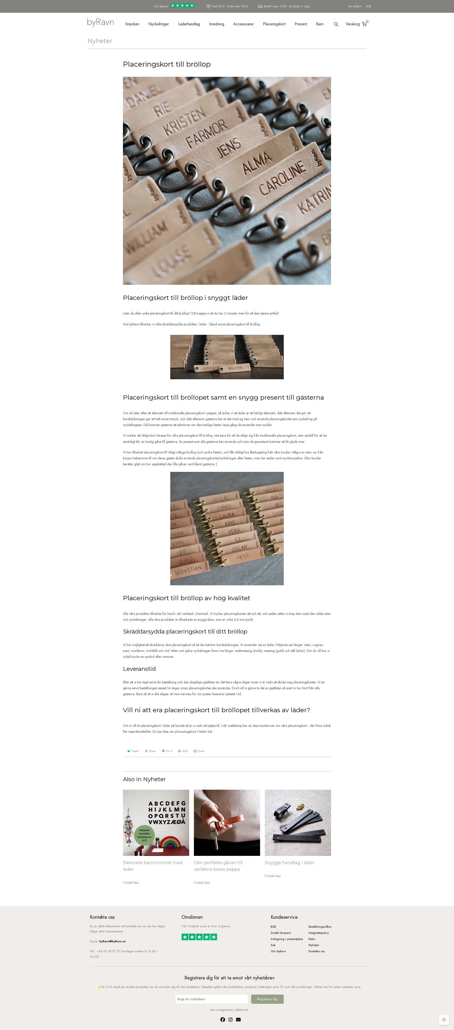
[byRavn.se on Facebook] (222, 1020)
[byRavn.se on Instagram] (230, 1020)
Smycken (132, 24)
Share (152, 751)
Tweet (134, 751)
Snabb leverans (281, 933)
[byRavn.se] (100, 23)
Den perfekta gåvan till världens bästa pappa (218, 866)
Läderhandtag (189, 24)
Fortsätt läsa (131, 882)
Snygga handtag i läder (290, 862)
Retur (312, 939)
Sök (273, 945)
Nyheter (99, 41)
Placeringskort (274, 24)
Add (185, 751)
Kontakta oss (317, 951)
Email (201, 751)
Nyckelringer (158, 24)
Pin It (169, 751)
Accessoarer (243, 24)
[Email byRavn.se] (237, 1020)
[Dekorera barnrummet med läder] (156, 823)
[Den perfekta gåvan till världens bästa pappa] (227, 823)
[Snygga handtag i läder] (298, 823)
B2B (368, 6)
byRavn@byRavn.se (112, 941)
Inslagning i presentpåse (287, 939)
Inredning (216, 24)
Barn (319, 24)
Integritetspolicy (319, 933)
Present (301, 24)
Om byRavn (355, 6)
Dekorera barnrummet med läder (153, 866)
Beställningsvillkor (320, 926)
